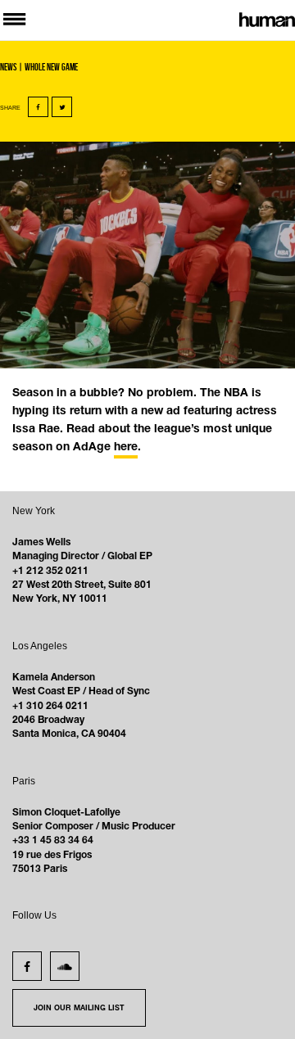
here (126, 447)
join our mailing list (79, 1008)
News (8, 66)
